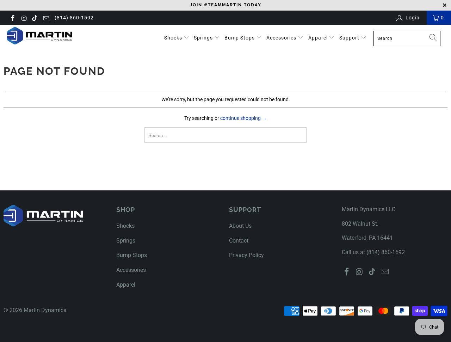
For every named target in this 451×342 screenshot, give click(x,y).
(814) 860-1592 (74, 17)
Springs (204, 38)
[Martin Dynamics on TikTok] (35, 17)
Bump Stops (240, 38)
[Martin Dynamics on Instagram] (23, 17)
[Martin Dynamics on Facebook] (12, 17)
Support (350, 38)
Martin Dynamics (45, 310)
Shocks (173, 38)
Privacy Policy (246, 255)
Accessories (282, 38)
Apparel (318, 38)
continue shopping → (243, 118)
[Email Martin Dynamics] (45, 17)
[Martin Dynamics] (39, 35)
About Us (240, 225)
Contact (238, 240)
